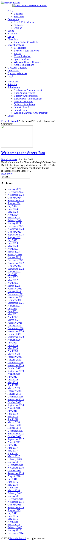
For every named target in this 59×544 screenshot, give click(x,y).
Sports (11, 30)
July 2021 (12, 308)
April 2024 (13, 214)
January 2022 (14, 291)
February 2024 (15, 220)
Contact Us (13, 70)
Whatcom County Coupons (27, 62)
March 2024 (14, 217)
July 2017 (12, 445)
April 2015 (13, 521)
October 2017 (14, 436)
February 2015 (15, 527)
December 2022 (15, 260)
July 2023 (12, 240)
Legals (11, 36)
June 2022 (13, 277)
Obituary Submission (24, 104)
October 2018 (14, 402)
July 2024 (12, 206)
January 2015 (14, 530)
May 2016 (13, 484)
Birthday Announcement (26, 95)
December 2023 (15, 226)
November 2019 (16, 365)
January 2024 (14, 223)
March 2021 (14, 320)
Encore (17, 53)
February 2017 (15, 459)
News (10, 10)
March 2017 (14, 456)
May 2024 (13, 211)
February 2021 (15, 322)
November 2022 (16, 263)
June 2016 (13, 482)
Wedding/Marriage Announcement (31, 112)
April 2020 (13, 351)
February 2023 (15, 254)
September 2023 (16, 234)
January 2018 (14, 428)
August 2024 (14, 203)
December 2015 (15, 499)
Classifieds (13, 39)
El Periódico (20, 47)
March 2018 (14, 422)
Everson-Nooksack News (26, 50)
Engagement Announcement (28, 98)
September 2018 (16, 405)
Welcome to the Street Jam (23, 153)
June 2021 (13, 311)
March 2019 (14, 388)
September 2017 (16, 439)
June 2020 (13, 345)
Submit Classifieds (23, 107)
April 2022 (13, 283)
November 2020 (16, 331)
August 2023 (14, 237)
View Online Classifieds (26, 42)
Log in (11, 76)
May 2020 (13, 348)
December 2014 (15, 533)
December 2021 (15, 294)
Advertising (13, 81)
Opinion (18, 28)
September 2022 (16, 268)
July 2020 (12, 342)
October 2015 (14, 504)
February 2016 (15, 493)
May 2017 (13, 450)
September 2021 (16, 302)
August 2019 (14, 374)
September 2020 (16, 337)
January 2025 (14, 189)
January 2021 (14, 325)
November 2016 (16, 467)
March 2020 (14, 354)
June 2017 (13, 447)
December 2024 (15, 192)
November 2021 (16, 297)
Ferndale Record (9, 121)
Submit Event (20, 110)
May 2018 (13, 416)
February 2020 (15, 356)
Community (13, 19)
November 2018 (16, 399)
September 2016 (16, 473)
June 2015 (13, 516)
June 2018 (13, 413)
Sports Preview (21, 59)
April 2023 (13, 248)
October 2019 (14, 368)
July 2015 (12, 513)
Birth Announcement (24, 93)
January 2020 (14, 359)
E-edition (12, 33)
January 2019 (14, 393)
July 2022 (12, 274)
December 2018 (15, 396)
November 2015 (16, 501)
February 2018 (15, 425)
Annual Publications (24, 64)
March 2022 (14, 285)
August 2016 (14, 476)
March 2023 (14, 251)
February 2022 (15, 288)
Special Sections (16, 45)
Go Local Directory (17, 67)
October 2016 (14, 470)
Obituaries (19, 25)
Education (19, 16)
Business (18, 13)
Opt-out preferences (17, 73)
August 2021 (14, 305)
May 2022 (13, 280)
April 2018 (13, 419)
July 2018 (12, 410)
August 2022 (14, 271)
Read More (6, 173)
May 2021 (13, 314)
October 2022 (14, 265)
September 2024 (16, 200)
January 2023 (14, 257)
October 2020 (14, 334)
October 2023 (14, 231)
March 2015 (14, 524)
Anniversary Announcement (28, 90)
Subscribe (12, 84)
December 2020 (15, 328)
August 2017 (14, 442)
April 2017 (13, 453)
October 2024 (14, 197)
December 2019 (15, 362)
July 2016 (12, 479)
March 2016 (14, 490)
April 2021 (13, 317)
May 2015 (13, 518)
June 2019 (13, 379)
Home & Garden (22, 56)
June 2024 (13, 209)
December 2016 (15, 464)
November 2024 (16, 194)
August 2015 (14, 510)
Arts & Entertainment (24, 22)
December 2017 (15, 430)
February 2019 (15, 391)
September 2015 (16, 507)
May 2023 (13, 246)
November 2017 (16, 433)
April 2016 (13, 487)
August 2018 (14, 408)
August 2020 (14, 339)
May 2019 (13, 382)
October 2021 (14, 300)
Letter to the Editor (23, 101)
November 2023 (16, 229)
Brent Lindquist (9, 159)
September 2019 (16, 371)
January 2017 (14, 462)
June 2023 (13, 243)
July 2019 (12, 376)
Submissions (14, 87)
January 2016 (14, 496)
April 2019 (13, 385)
